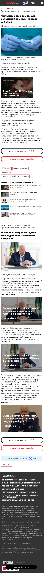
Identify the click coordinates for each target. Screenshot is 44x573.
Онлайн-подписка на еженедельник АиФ (21, 483)
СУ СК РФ (5, 271)
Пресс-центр (31, 480)
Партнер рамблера (20, 562)
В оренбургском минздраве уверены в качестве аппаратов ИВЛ (23, 200)
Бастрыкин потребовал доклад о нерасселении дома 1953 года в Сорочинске (21, 358)
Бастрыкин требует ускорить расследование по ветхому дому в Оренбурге (20, 418)
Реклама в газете (28, 492)
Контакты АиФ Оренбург (13, 489)
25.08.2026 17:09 (7, 226)
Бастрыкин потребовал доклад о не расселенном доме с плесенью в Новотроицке (21, 311)
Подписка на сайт (10, 486)
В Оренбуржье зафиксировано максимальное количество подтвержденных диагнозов (25, 207)
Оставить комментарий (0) (22, 159)
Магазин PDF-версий (30, 486)
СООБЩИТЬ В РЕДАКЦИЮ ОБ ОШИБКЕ (18, 500)
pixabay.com (21, 59)
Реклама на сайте (10, 492)
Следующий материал (21, 567)
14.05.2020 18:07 (7, 9)
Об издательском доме (12, 480)
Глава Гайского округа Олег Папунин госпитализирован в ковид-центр (22, 214)
